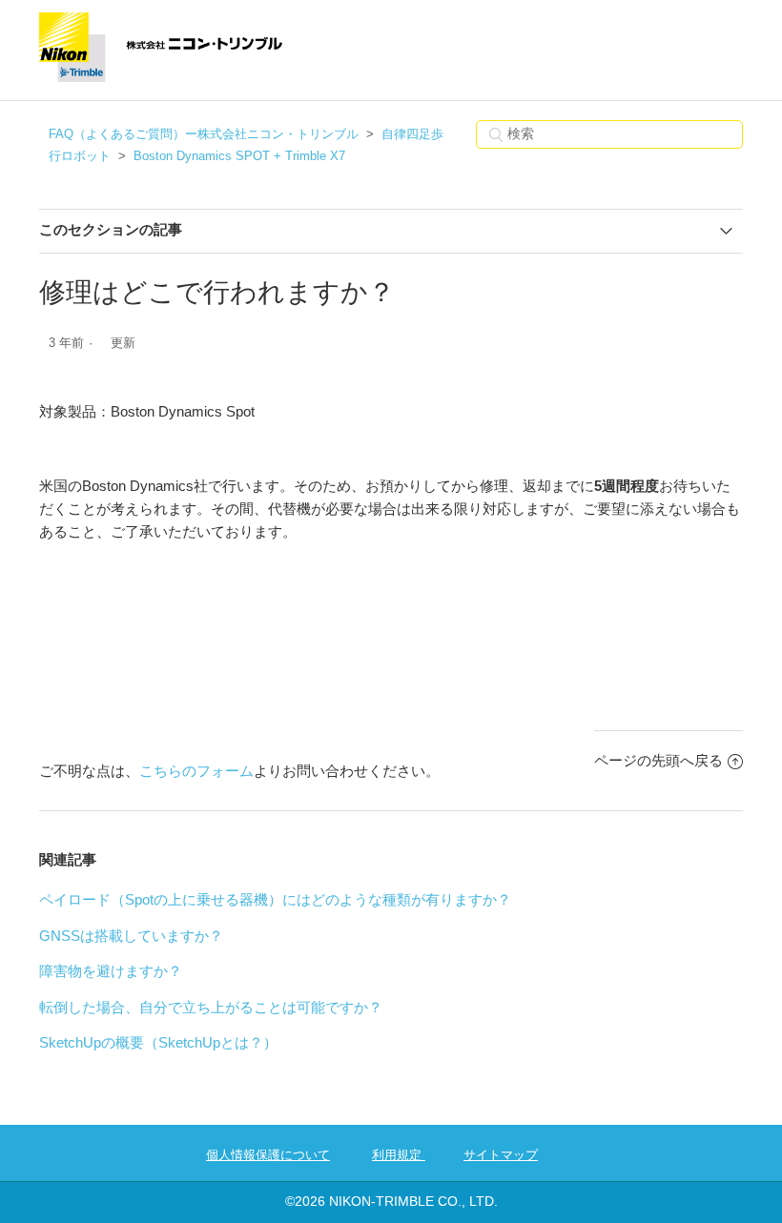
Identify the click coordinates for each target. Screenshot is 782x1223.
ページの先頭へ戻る (658, 760)
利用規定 (398, 1155)
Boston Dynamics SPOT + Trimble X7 (239, 156)
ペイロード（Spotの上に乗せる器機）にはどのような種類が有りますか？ (275, 899)
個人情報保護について (268, 1155)
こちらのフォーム (196, 771)
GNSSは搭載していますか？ (131, 935)
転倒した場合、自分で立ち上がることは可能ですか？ (210, 1007)
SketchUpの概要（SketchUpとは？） (158, 1042)
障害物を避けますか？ (110, 971)
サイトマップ (500, 1155)
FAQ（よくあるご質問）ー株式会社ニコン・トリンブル (204, 134)
